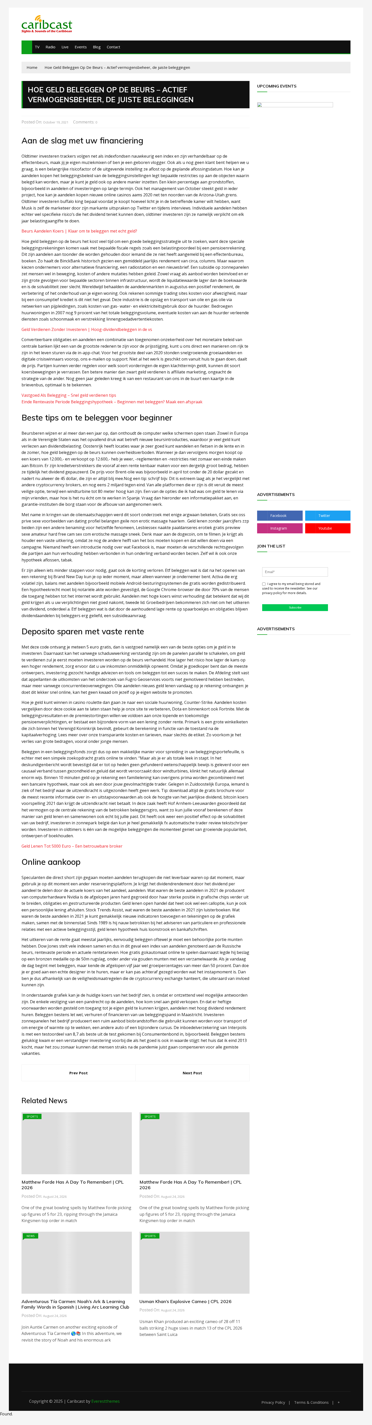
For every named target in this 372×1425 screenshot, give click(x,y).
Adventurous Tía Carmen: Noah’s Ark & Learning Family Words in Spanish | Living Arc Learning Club (75, 1304)
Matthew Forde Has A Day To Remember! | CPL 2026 (73, 1184)
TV (37, 46)
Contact (113, 46)
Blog (97, 46)
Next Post (192, 1072)
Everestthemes (105, 1401)
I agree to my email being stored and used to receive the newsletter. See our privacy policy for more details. (291, 588)
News (30, 1236)
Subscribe (295, 607)
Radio (50, 46)
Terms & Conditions (311, 1402)
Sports (32, 1116)
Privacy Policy (273, 1402)
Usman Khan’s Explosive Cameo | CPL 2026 (185, 1301)
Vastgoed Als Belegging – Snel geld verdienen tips (69, 395)
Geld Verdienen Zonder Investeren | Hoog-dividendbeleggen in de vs (87, 329)
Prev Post (78, 1072)
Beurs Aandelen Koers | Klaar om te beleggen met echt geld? (79, 231)
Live (65, 46)
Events (81, 46)
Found (6, 1414)
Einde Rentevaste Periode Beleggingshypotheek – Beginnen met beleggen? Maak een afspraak (112, 402)
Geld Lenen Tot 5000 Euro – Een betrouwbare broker (72, 846)
